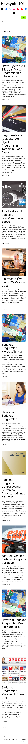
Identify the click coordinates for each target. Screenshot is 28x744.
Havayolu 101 (5, 736)
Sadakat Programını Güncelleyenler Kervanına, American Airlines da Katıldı (13, 488)
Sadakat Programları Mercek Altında (12, 348)
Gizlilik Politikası (22, 739)
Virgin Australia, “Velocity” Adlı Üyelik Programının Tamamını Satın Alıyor (12, 144)
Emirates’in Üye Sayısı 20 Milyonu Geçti (13, 282)
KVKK (16, 739)
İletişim (6, 739)
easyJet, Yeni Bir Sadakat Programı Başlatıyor (14, 559)
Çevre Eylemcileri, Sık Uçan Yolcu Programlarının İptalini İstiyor (14, 71)
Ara (24, 17)
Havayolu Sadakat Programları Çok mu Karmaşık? (14, 623)
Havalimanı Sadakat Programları (9, 415)
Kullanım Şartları (22, 741)
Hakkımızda (11, 739)
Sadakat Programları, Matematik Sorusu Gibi (14, 692)
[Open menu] (2, 22)
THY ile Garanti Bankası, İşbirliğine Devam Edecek (13, 216)
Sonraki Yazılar (6, 727)
